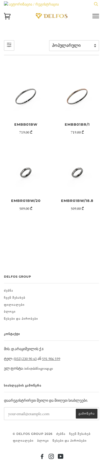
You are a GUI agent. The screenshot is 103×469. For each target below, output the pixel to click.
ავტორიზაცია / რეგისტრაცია (33, 4)
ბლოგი (10, 311)
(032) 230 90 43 (25, 358)
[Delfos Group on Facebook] (42, 457)
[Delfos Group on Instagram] (51, 457)
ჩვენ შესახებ (14, 297)
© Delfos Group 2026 (33, 434)
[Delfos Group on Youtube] (61, 457)
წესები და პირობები (21, 318)
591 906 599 (51, 358)
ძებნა (8, 290)
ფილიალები (14, 305)
